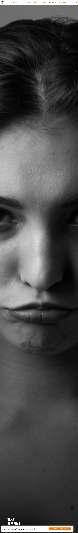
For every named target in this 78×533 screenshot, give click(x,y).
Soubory (44, 2)
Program (34, 2)
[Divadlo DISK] (2, 2)
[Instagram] (17, 2)
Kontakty (65, 2)
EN (76, 2)
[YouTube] (15, 2)
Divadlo (49, 2)
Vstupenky (54, 2)
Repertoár (39, 2)
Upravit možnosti (32, 529)
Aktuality (29, 2)
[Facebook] (13, 2)
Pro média (59, 2)
